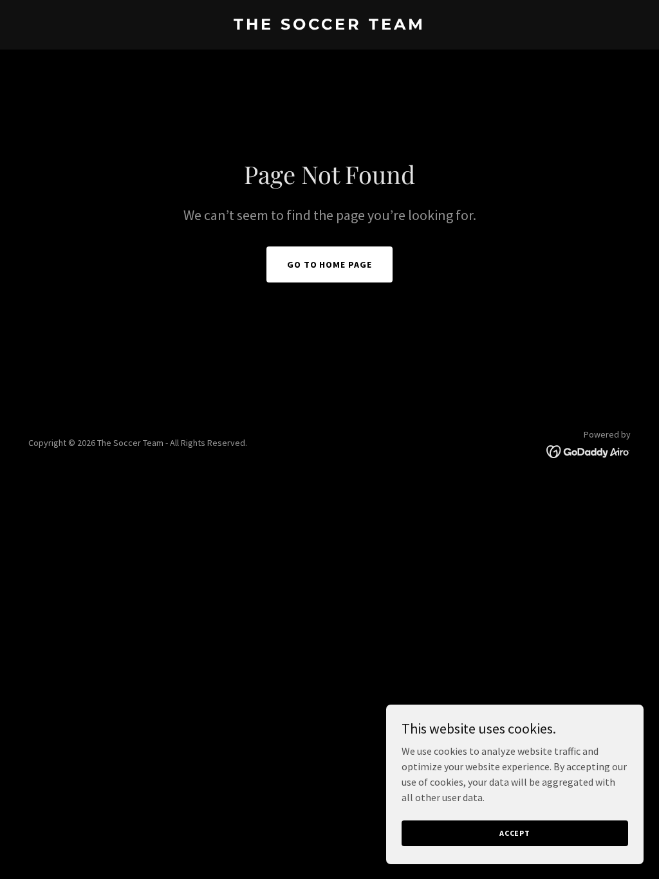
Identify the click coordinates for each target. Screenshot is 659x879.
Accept (514, 833)
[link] (329, 25)
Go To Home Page (330, 264)
